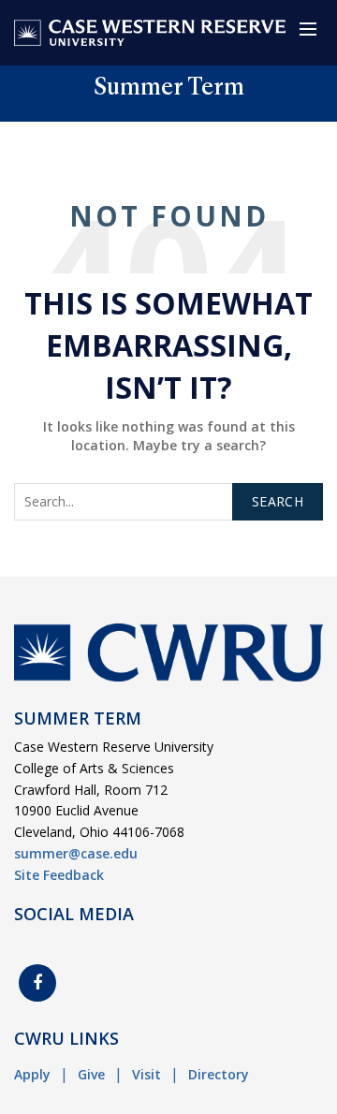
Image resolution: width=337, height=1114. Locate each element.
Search (277, 501)
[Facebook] (37, 983)
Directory (218, 1074)
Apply (32, 1074)
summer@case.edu (76, 853)
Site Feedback (59, 875)
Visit (146, 1074)
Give (91, 1074)
